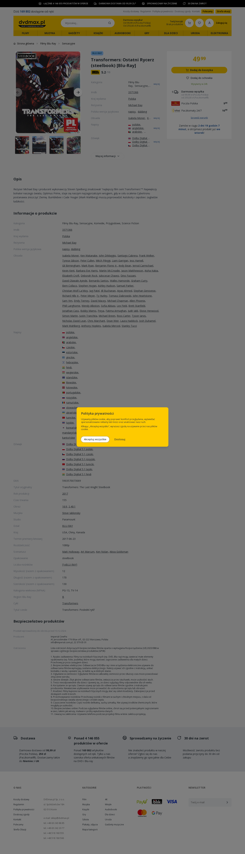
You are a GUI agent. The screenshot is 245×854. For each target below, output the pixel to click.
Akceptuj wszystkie (95, 439)
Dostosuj (119, 439)
